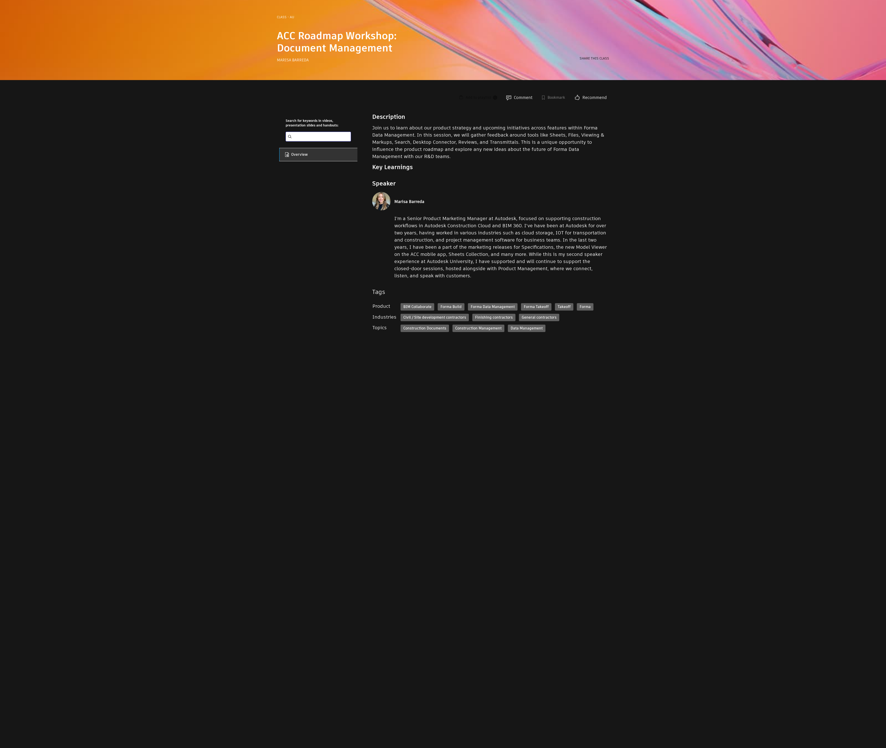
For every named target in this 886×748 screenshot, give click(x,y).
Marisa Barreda (293, 60)
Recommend (594, 97)
